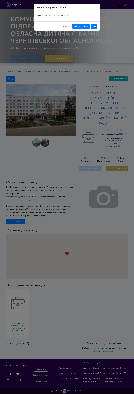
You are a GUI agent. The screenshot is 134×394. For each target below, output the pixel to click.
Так (94, 26)
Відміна (65, 26)
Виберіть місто (81, 26)
